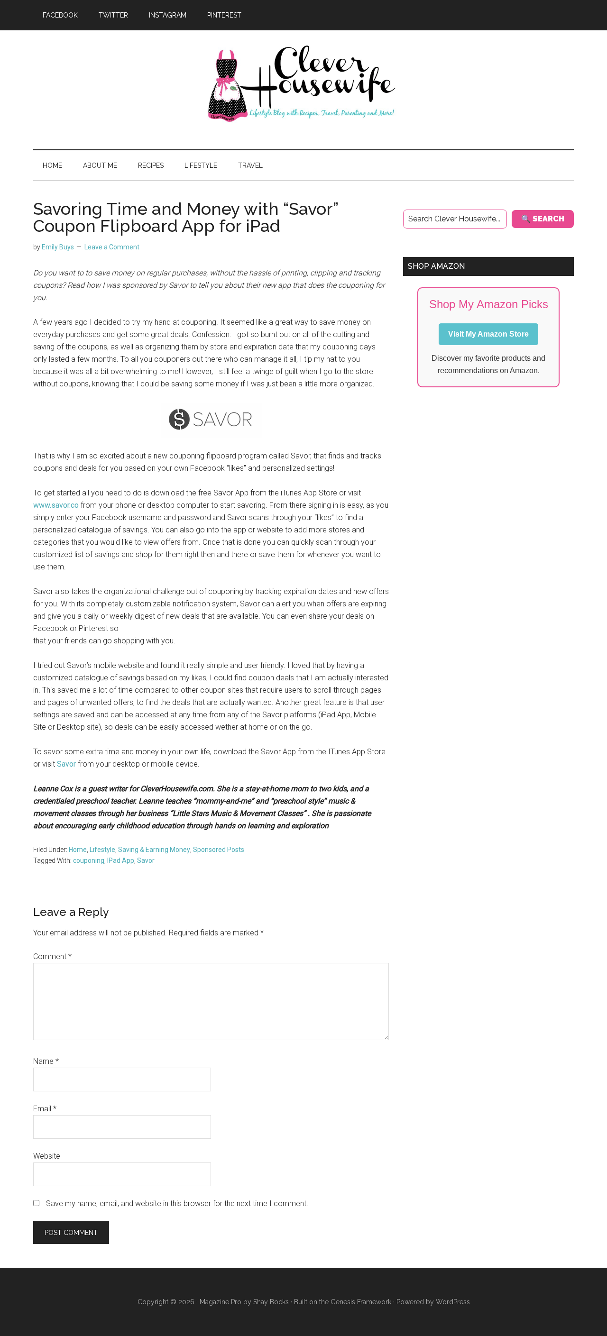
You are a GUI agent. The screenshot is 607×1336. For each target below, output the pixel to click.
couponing (88, 860)
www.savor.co (56, 505)
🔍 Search (542, 218)
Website (46, 1156)
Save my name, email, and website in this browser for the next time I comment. (177, 1203)
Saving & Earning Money (154, 849)
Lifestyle (102, 849)
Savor (66, 764)
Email (44, 1108)
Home (78, 849)
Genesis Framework (361, 1302)
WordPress (453, 1302)
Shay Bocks (271, 1302)
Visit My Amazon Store (488, 334)
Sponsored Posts (218, 849)
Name (46, 1061)
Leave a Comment (111, 247)
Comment (52, 956)
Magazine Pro (220, 1302)
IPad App (120, 860)
